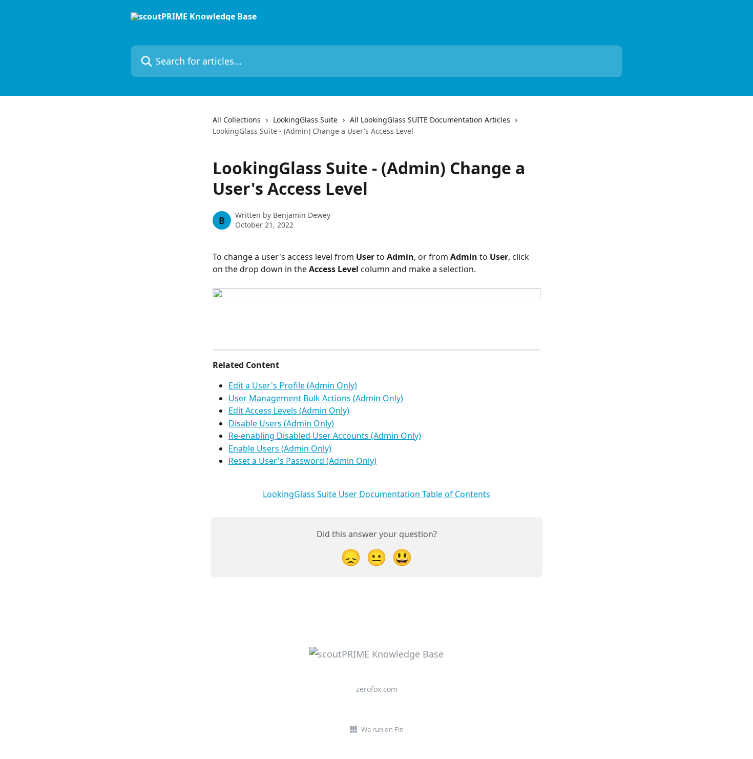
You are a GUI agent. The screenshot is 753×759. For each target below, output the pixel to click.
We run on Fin (382, 729)
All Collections (237, 120)
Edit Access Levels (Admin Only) (288, 410)
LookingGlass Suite (305, 120)
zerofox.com (377, 689)
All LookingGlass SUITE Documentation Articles (430, 120)
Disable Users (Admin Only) (281, 423)
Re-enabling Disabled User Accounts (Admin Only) (324, 435)
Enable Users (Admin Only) (279, 448)
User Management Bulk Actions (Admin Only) (315, 398)
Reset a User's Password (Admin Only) (302, 460)
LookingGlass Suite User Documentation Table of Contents (376, 494)
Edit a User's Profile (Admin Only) (292, 385)
